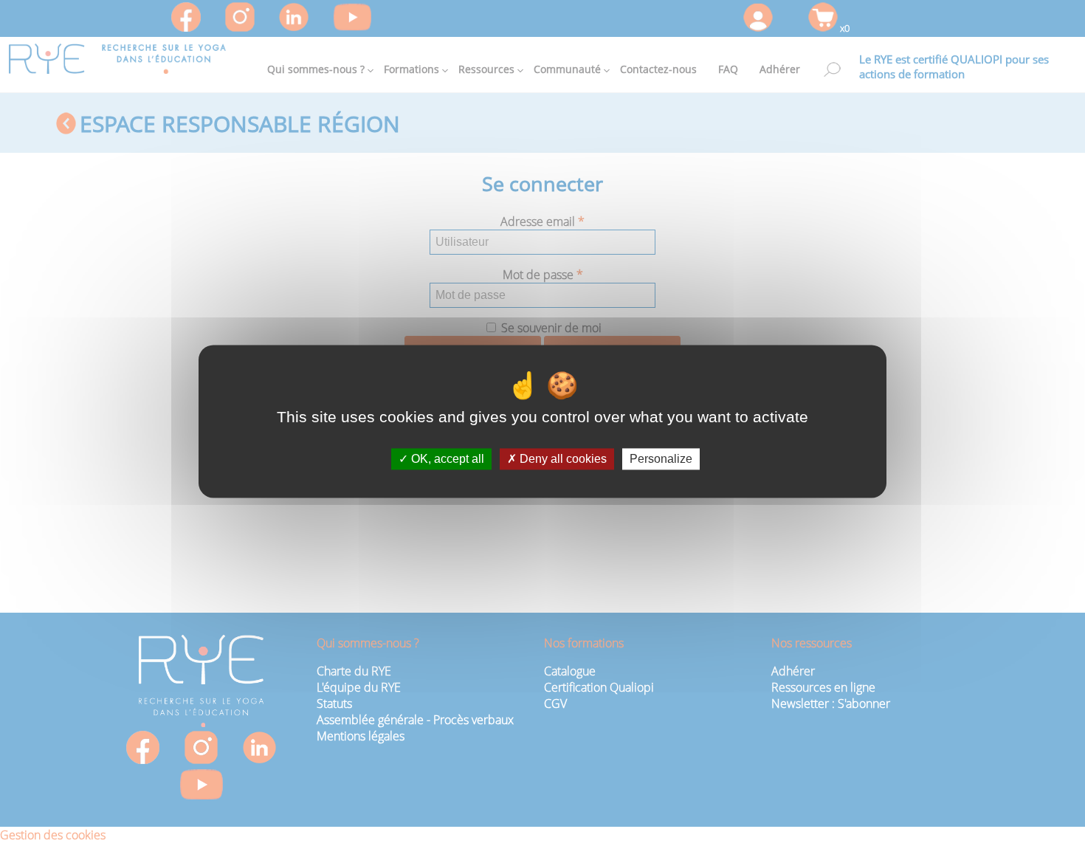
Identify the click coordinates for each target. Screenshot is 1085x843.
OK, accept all (446, 459)
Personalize (661, 459)
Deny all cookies (562, 459)
